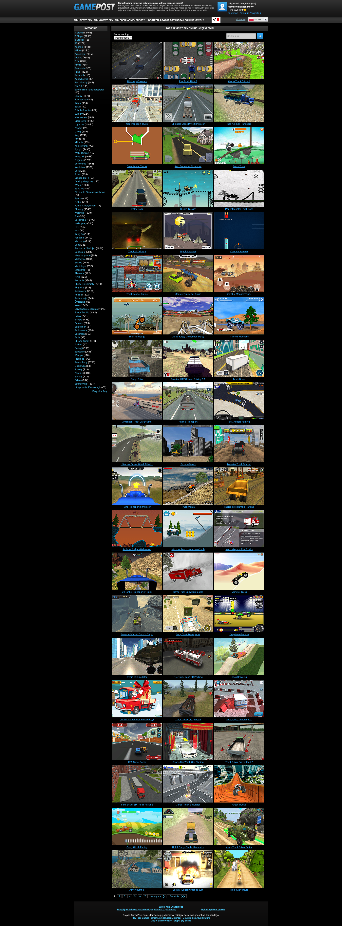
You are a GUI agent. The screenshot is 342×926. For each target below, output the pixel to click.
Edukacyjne (81, 383)
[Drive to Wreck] (188, 443)
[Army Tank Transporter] (188, 614)
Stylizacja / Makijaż (85, 248)
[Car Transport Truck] (137, 103)
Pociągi (79, 348)
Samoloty (80, 68)
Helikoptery (81, 223)
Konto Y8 (80, 156)
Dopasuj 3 (80, 252)
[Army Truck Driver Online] (239, 826)
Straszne (79, 188)
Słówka (78, 262)
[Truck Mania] (188, 486)
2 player (79, 36)
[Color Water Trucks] (137, 145)
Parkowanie (81, 330)
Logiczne (79, 124)
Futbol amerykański (85, 205)
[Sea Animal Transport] (239, 103)
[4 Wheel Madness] (239, 316)
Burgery (79, 113)
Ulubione (233, 13)
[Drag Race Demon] (239, 614)
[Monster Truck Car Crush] (188, 273)
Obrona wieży (82, 341)
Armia (78, 64)
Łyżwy (78, 316)
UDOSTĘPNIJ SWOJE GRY (161, 20)
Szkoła (78, 380)
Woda (78, 185)
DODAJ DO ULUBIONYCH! (190, 20)
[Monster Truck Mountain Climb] (188, 528)
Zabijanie (80, 351)
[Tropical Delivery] (137, 231)
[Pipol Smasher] (188, 231)
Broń (77, 61)
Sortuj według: (121, 34)
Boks (77, 106)
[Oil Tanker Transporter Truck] (137, 571)
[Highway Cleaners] (137, 60)
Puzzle (78, 294)
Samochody (81, 362)
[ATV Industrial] (137, 869)
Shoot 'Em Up (82, 312)
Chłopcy (79, 209)
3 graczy (79, 39)
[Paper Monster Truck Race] (239, 188)
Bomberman (81, 99)
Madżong (80, 241)
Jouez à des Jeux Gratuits (196, 918)
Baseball (79, 75)
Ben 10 (78, 86)
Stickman (80, 333)
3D (76, 43)
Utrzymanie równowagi (87, 387)
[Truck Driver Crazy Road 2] (239, 741)
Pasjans (79, 323)
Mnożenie (80, 269)
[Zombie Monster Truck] (239, 273)
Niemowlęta (81, 117)
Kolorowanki (81, 145)
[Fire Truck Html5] (188, 60)
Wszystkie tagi (99, 391)
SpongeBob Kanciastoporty (89, 89)
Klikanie (79, 142)
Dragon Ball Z (82, 178)
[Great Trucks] (239, 784)
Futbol (78, 202)
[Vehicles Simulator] (137, 656)
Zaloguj (244, 13)
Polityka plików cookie (213, 909)
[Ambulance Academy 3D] (239, 699)
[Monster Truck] (239, 571)
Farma (78, 198)
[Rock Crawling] (239, 656)
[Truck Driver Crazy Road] (188, 699)
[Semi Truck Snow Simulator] (188, 571)
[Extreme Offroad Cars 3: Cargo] (137, 614)
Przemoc (79, 358)
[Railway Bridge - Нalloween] (137, 528)
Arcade (78, 57)
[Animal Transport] (188, 401)
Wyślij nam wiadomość (171, 906)
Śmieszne (80, 301)
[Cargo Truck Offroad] (239, 60)
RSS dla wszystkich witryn (139, 909)
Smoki (78, 174)
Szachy (78, 376)
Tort (77, 216)
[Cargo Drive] (137, 358)
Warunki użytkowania (165, 909)
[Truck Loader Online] (137, 273)
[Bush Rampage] (137, 316)
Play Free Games (140, 918)
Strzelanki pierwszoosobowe (90, 192)
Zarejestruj (255, 13)
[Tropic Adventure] (239, 869)
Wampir (79, 355)
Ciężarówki (80, 121)
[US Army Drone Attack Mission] (137, 443)
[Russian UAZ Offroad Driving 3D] (188, 358)
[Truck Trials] (239, 145)
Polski (258, 19)
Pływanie (79, 273)
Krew (77, 305)
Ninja (77, 276)
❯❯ (177, 896)
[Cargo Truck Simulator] (188, 784)
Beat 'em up (81, 82)
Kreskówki (80, 167)
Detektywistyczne (84, 181)
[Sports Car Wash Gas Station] (188, 741)
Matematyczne (82, 255)
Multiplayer (80, 266)
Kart (77, 230)
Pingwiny (80, 287)
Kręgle (78, 103)
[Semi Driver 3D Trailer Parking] (137, 784)
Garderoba (80, 219)
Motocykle (80, 259)
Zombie (79, 373)
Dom (77, 244)
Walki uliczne (82, 153)
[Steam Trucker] (188, 188)
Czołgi (78, 131)
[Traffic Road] (137, 188)
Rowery (78, 369)
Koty (77, 135)
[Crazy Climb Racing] (137, 826)
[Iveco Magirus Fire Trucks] (239, 528)
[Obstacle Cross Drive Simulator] (188, 103)
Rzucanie (79, 237)
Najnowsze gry (103, 20)
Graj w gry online (182, 920)
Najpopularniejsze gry (130, 20)
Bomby (78, 96)
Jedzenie (79, 280)
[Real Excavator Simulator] (188, 145)
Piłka (77, 71)
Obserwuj (241, 19)
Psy (77, 138)
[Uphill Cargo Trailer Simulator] (188, 826)
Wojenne (79, 212)
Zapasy (79, 128)
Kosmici (79, 47)
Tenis (77, 337)
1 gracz (79, 32)
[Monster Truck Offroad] (239, 443)
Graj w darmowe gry (161, 920)
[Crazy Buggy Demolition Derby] (188, 316)
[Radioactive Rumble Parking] (239, 486)
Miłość (78, 50)
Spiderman (80, 326)
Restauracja (81, 298)
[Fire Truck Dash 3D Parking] (188, 656)
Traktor (78, 344)
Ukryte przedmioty (84, 284)
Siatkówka (80, 366)
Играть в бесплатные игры (166, 918)
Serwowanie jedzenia (86, 309)
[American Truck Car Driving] (137, 401)
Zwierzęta (80, 54)
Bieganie (79, 160)
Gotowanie (80, 163)
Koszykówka (81, 79)
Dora (77, 170)
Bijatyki (78, 149)
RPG (77, 227)
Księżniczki (80, 291)
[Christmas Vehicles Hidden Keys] (137, 699)
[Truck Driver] (239, 358)
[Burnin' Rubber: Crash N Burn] (188, 869)
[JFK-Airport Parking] (239, 401)
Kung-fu (79, 234)
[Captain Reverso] (239, 231)
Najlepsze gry (83, 20)
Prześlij (121, 909)
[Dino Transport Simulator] (137, 486)
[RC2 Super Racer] (137, 741)
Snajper (79, 319)
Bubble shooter (83, 110)
